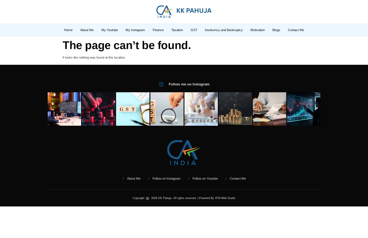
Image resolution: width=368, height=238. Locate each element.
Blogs (276, 30)
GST (194, 30)
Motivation (257, 30)
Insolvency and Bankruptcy (224, 30)
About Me (87, 30)
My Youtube (109, 30)
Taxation (177, 30)
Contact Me (296, 30)
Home (68, 30)
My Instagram (135, 30)
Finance (158, 30)
